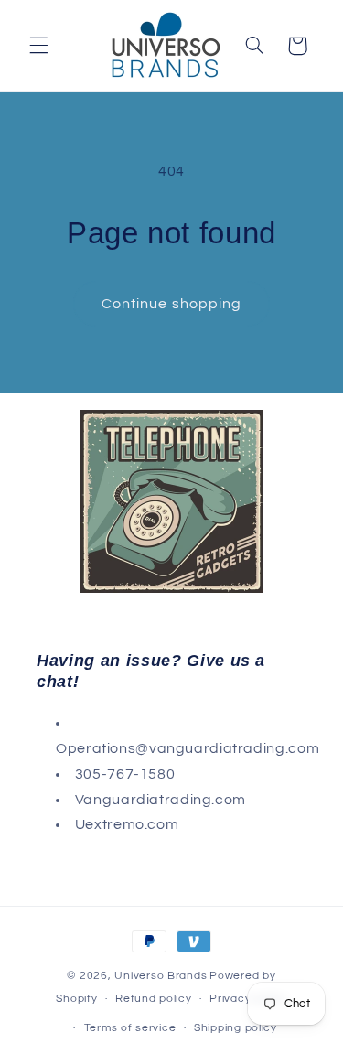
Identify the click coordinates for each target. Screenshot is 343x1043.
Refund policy (153, 999)
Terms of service (130, 1028)
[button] (38, 46)
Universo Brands (160, 976)
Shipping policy (235, 1028)
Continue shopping (171, 303)
